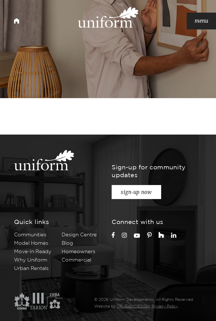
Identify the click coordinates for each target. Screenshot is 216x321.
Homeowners (78, 252)
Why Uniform (30, 260)
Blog (67, 243)
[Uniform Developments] (108, 17)
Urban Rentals (31, 268)
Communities (30, 235)
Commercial (76, 260)
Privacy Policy (165, 306)
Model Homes (31, 243)
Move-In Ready (32, 252)
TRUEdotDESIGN (133, 306)
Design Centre (79, 235)
